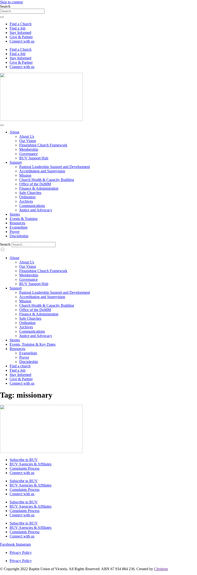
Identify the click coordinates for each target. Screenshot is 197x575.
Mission (25, 175)
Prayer (14, 232)
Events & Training (23, 219)
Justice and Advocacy (35, 210)
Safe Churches (30, 193)
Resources (17, 223)
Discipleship (19, 236)
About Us (26, 136)
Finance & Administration (38, 188)
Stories (15, 214)
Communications (32, 206)
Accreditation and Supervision (42, 171)
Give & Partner (21, 37)
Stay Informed (20, 33)
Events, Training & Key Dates (32, 344)
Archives (26, 201)
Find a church (20, 366)
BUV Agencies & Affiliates (30, 464)
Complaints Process (24, 468)
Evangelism (18, 227)
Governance (28, 154)
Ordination (27, 197)
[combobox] (22, 11)
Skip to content (11, 2)
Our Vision (27, 141)
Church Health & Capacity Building (46, 180)
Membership (28, 149)
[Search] (2, 17)
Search (5, 244)
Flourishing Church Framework (43, 145)
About (14, 132)
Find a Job (17, 28)
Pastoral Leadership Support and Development (54, 167)
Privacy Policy (21, 552)
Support (16, 162)
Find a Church (20, 24)
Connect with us (22, 41)
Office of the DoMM (35, 184)
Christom (161, 569)
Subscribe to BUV (24, 460)
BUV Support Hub (33, 158)
